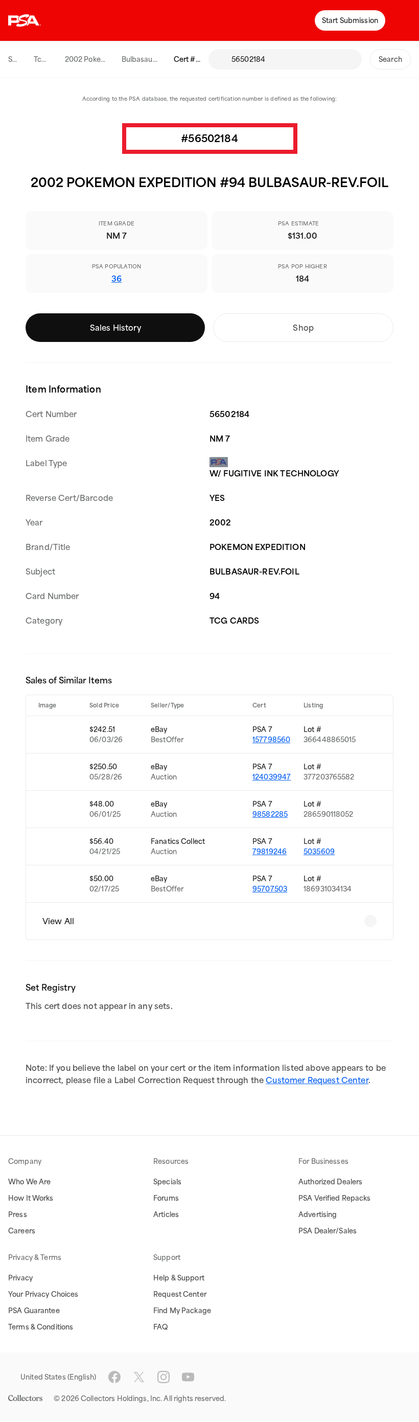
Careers (21, 1231)
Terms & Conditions (40, 1327)
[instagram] (163, 1377)
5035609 (319, 851)
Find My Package (182, 1310)
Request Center (179, 1294)
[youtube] (188, 1377)
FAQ (160, 1327)
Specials (167, 1182)
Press (17, 1214)
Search (390, 59)
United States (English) (58, 1377)
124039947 (271, 777)
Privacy (20, 1278)
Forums (166, 1198)
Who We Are (29, 1182)
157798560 (271, 740)
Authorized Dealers (330, 1182)
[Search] (219, 59)
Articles (166, 1214)
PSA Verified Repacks (334, 1198)
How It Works (31, 1198)
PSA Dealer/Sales (327, 1231)
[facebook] (114, 1377)
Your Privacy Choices (43, 1294)
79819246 (269, 851)
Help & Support (178, 1278)
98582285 (270, 814)
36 (116, 278)
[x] (139, 1377)
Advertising (317, 1214)
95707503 (269, 889)
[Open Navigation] (403, 20)
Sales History (115, 327)
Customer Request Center (317, 1080)
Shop (303, 327)
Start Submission (350, 20)
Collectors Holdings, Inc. (121, 1398)
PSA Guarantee (34, 1310)
